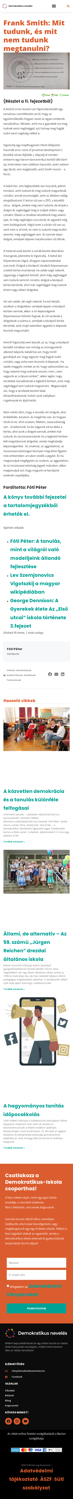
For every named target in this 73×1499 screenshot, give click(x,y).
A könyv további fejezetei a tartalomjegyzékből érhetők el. (34, 505)
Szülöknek (30, 675)
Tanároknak (14, 680)
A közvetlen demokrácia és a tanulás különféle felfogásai (33, 800)
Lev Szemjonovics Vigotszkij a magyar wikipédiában (35, 583)
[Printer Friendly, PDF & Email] (55, 95)
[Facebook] (8, 1421)
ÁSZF (46, 1479)
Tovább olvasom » (14, 841)
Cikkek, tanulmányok (19, 670)
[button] (54, 6)
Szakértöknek (15, 675)
